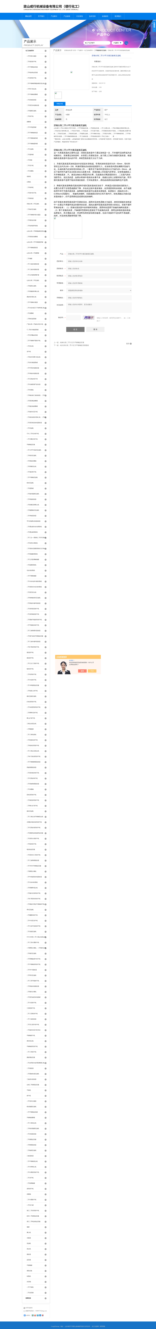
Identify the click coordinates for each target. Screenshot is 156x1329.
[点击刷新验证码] (88, 318)
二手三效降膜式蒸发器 (33, 630)
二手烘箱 (29, 160)
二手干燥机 (30, 1287)
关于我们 (41, 16)
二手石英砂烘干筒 (32, 379)
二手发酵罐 (30, 313)
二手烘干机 (30, 116)
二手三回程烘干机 (32, 1013)
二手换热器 (30, 198)
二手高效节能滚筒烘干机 (34, 619)
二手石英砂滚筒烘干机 (33, 827)
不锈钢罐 (29, 1265)
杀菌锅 (29, 1194)
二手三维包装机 (31, 734)
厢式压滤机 (30, 811)
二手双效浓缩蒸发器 (33, 986)
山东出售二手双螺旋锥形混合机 (36, 231)
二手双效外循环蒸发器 (33, 603)
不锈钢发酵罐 (31, 1117)
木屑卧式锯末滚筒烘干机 (34, 822)
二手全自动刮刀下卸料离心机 (36, 308)
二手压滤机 (30, 428)
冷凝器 (29, 1238)
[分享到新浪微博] (35, 1315)
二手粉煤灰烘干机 (32, 740)
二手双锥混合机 (31, 466)
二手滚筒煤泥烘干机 (33, 609)
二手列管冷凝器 (31, 56)
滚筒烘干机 (30, 1188)
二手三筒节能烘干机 (33, 981)
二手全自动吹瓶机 (32, 882)
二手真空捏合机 (31, 592)
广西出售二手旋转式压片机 (35, 324)
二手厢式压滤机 (31, 953)
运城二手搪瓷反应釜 (33, 1085)
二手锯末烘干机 (31, 844)
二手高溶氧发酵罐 (32, 401)
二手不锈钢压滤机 (32, 477)
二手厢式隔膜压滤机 (33, 494)
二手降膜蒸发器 (31, 1145)
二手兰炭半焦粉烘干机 (33, 926)
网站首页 (28, 16)
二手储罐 (29, 258)
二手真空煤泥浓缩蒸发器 (34, 422)
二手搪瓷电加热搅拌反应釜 (35, 833)
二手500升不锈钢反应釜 (34, 866)
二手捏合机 (30, 346)
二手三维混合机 (31, 1123)
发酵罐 (29, 122)
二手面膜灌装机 (31, 565)
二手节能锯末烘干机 (33, 625)
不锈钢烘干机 (31, 1035)
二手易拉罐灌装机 (32, 532)
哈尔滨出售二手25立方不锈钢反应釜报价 (74, 345)
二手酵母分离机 (31, 871)
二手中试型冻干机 (32, 920)
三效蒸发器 (30, 1156)
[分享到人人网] (40, 1315)
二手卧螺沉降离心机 (33, 505)
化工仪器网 (95, 1326)
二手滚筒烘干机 (31, 78)
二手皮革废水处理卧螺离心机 (36, 1063)
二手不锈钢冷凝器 (32, 302)
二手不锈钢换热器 (32, 132)
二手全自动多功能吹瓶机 (34, 581)
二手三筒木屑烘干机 (33, 942)
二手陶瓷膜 (30, 729)
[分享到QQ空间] (32, 1315)
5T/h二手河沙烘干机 (33, 433)
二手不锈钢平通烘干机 (33, 340)
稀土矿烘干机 (31, 718)
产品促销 (67, 16)
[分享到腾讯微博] (37, 1315)
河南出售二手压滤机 (33, 204)
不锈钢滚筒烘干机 (32, 1046)
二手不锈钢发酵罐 (32, 94)
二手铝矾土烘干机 (32, 691)
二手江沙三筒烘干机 (33, 663)
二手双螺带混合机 (32, 888)
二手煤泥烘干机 (31, 61)
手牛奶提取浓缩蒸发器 (33, 521)
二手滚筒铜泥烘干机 (33, 614)
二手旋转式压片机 (32, 412)
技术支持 (92, 16)
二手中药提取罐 (31, 127)
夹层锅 (29, 1281)
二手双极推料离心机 (33, 291)
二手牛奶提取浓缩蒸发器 (34, 877)
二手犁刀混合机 (31, 89)
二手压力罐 (30, 1205)
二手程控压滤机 (31, 455)
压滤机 (29, 1243)
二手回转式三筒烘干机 (33, 855)
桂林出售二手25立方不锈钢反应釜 (72, 342)
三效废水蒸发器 (31, 1079)
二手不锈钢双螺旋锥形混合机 (36, 83)
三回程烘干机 (31, 1008)
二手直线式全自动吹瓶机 (34, 587)
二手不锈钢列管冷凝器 (33, 215)
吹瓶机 (29, 1276)
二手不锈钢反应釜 (32, 67)
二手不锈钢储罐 (31, 576)
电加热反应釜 (31, 849)
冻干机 (29, 351)
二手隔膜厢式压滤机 (33, 510)
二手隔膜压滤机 (31, 111)
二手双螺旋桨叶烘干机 (33, 959)
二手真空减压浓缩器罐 (33, 997)
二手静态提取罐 (31, 319)
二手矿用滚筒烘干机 (33, 647)
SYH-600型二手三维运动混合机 (36, 937)
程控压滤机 (30, 483)
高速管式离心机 (31, 297)
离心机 (29, 1232)
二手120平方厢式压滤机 (34, 450)
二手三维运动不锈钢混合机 (35, 816)
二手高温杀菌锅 (31, 461)
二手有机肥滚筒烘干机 (33, 707)
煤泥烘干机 (30, 652)
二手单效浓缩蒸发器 (33, 373)
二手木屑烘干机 (31, 1199)
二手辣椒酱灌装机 (32, 554)
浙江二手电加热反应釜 (33, 1221)
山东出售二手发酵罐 (33, 253)
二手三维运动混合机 (33, 751)
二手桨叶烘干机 (31, 193)
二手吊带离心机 (31, 1167)
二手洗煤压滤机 (31, 931)
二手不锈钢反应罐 (32, 1112)
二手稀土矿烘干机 (32, 805)
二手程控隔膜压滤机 (33, 1128)
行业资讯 (79, 16)
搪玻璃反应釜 (31, 1057)
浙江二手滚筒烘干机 (33, 1210)
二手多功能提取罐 (32, 362)
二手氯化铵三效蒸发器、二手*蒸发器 (36, 396)
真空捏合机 (30, 1041)
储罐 (28, 1227)
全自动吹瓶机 (31, 570)
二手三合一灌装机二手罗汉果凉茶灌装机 (36, 538)
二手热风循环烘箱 (32, 225)
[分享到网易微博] (42, 1315)
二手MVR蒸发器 (32, 970)
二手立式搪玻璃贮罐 (33, 275)
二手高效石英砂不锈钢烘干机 (36, 904)
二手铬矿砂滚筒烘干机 (33, 893)
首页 (74, 50)
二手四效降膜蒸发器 (33, 784)
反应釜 (29, 1260)
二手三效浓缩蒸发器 (33, 269)
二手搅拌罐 (30, 154)
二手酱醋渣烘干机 (32, 915)
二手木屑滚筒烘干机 (33, 1172)
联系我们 (118, 16)
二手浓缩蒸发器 (31, 1134)
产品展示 (54, 16)
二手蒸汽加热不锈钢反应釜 (35, 636)
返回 (127, 343)
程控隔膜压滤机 (31, 1106)
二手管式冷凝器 (31, 1101)
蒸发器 (29, 1254)
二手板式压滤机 (31, 209)
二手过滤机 (30, 149)
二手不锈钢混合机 (32, 1161)
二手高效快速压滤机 (33, 1074)
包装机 (29, 176)
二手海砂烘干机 (31, 472)
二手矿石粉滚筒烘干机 (33, 756)
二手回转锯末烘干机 (33, 773)
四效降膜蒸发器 (31, 767)
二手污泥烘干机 (31, 1002)
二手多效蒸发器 (31, 100)
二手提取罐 (30, 488)
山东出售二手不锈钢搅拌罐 (35, 242)
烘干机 (29, 1095)
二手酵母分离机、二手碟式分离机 (36, 949)
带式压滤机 (30, 909)
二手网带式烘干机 (32, 712)
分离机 (29, 182)
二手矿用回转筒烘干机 (33, 898)
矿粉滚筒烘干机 (31, 702)
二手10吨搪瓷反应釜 (33, 685)
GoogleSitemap (55, 1326)
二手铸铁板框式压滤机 (33, 598)
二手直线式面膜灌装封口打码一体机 (36, 549)
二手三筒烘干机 (31, 1052)
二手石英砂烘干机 (32, 778)
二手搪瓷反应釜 (31, 1139)
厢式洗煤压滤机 (31, 696)
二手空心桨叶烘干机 (33, 1024)
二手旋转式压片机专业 (33, 1030)
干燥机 (29, 1090)
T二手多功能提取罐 (32, 329)
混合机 (29, 1249)
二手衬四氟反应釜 (32, 335)
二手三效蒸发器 (31, 1019)
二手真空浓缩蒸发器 (33, 105)
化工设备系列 (88, 50)
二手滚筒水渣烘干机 (33, 838)
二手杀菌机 (30, 171)
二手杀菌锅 (30, 789)
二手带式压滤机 (31, 975)
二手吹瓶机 (30, 390)
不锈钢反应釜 (31, 444)
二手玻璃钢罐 (31, 1183)
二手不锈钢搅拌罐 (32, 143)
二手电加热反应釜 (32, 72)
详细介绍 (59, 104)
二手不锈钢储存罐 (32, 138)
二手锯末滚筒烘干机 (33, 745)
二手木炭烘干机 (31, 680)
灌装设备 (29, 1271)
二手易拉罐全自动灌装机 (34, 526)
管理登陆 (102, 1326)
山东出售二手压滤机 (33, 280)
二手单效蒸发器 (31, 515)
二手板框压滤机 (31, 1150)
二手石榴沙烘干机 (32, 439)
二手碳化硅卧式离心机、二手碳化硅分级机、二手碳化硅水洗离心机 (36, 418)
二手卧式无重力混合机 (33, 357)
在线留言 (105, 16)
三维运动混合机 (31, 723)
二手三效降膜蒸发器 (33, 860)
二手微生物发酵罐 (32, 406)
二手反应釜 (30, 1292)
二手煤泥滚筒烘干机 (33, 800)
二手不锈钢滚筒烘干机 (33, 964)
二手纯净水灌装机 (32, 543)
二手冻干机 (30, 1178)
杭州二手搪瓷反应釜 (33, 1216)
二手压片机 (30, 165)
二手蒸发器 (30, 1068)
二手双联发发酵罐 (32, 236)
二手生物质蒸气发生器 (33, 384)
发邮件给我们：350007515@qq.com (36, 1311)
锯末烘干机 (30, 669)
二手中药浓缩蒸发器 (33, 368)
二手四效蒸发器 (31, 499)
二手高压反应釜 (31, 220)
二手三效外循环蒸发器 (33, 641)
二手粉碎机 (30, 187)
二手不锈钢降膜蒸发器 (33, 762)
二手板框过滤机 (31, 286)
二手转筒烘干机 (31, 674)
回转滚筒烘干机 (31, 795)
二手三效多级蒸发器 (33, 264)
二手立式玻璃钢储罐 (33, 559)
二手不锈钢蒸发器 (32, 247)
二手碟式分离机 (31, 992)
